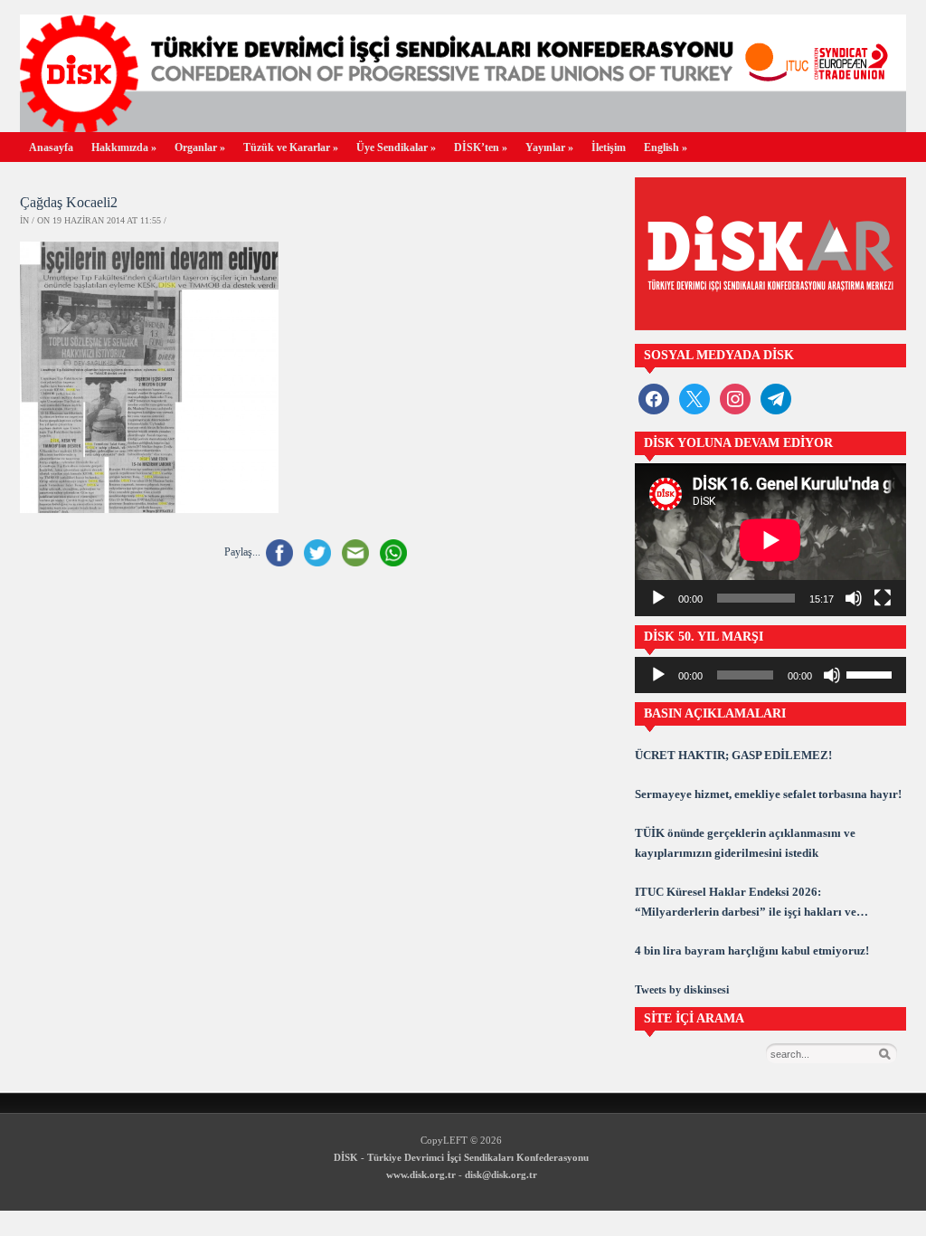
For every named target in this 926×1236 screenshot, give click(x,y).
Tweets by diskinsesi (682, 990)
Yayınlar (549, 147)
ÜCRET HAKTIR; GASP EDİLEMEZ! (733, 755)
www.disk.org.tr (421, 1174)
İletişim (608, 147)
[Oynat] (658, 598)
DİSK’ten (480, 147)
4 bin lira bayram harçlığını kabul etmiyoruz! (752, 950)
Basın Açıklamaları (715, 713)
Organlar (200, 147)
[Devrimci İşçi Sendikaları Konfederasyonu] (463, 127)
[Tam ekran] (883, 598)
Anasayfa (51, 147)
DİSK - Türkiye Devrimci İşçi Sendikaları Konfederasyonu (461, 1157)
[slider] (871, 673)
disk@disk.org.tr (501, 1174)
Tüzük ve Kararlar (290, 147)
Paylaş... (242, 552)
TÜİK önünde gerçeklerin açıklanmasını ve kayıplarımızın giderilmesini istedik (745, 843)
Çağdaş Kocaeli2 (69, 202)
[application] (770, 539)
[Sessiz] (854, 598)
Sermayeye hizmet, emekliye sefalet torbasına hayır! (768, 794)
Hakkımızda (123, 147)
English (665, 147)
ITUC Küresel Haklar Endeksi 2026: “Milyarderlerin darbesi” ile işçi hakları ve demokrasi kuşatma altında (745, 903)
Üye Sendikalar (396, 147)
